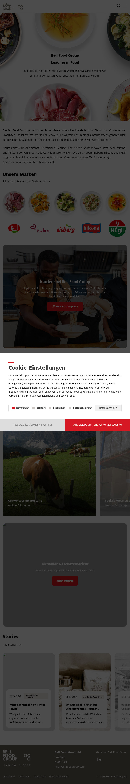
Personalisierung (82, 408)
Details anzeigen (108, 408)
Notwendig (22, 408)
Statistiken (59, 408)
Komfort (41, 408)
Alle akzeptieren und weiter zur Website (97, 424)
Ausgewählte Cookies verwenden (33, 424)
